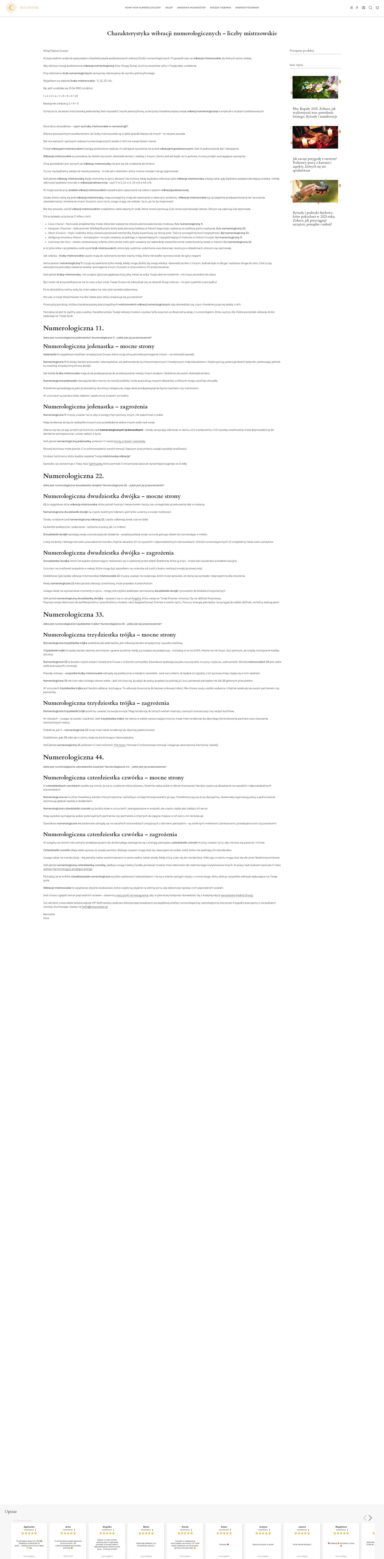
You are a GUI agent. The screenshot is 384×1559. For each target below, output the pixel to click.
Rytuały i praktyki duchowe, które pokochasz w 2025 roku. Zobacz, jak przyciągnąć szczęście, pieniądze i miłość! (314, 218)
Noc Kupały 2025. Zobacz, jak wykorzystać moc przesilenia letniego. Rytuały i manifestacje (315, 112)
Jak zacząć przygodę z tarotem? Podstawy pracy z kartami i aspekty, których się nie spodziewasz (315, 165)
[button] (169, 7)
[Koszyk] (377, 7)
